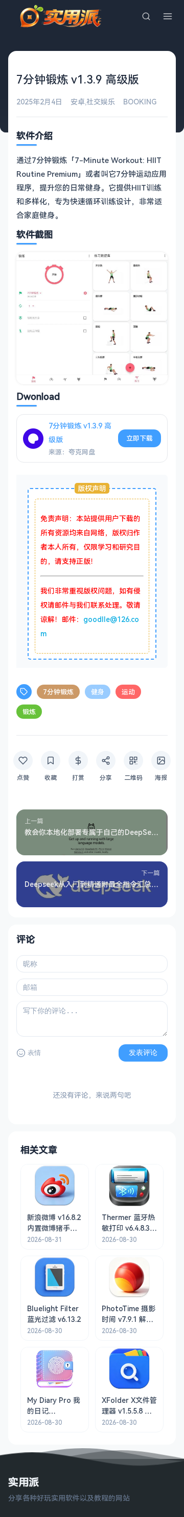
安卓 (78, 101)
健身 (97, 691)
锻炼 (29, 711)
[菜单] (167, 16)
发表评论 (143, 1052)
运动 (128, 691)
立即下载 (139, 438)
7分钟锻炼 (58, 691)
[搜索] (146, 16)
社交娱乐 (100, 101)
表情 (34, 1053)
